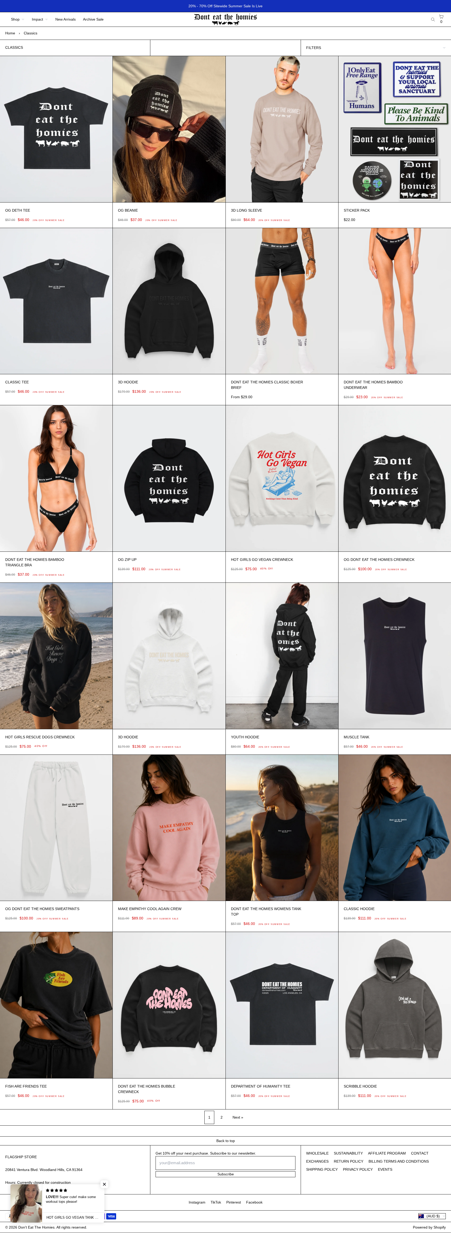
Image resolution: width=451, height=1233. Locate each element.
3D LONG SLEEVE (246, 210)
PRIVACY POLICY (358, 1169)
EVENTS (385, 1169)
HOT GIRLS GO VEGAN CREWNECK (262, 559)
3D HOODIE (128, 382)
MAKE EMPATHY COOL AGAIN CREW (149, 909)
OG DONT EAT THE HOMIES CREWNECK (379, 559)
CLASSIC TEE (17, 382)
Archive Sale (93, 19)
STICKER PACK (357, 210)
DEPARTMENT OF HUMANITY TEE (260, 1086)
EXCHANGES (317, 1161)
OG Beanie (128, 210)
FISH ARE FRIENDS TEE (26, 1086)
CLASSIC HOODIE (359, 909)
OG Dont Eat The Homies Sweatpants (42, 909)
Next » (238, 1117)
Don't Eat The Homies (36, 1227)
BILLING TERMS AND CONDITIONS (399, 1161)
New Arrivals (65, 19)
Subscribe (225, 1174)
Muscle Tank (356, 737)
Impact (37, 19)
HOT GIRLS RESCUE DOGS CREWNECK (40, 737)
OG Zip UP (127, 559)
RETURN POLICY (348, 1161)
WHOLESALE (317, 1153)
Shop (15, 19)
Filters (313, 48)
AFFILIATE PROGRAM (387, 1153)
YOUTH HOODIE (245, 737)
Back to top (225, 1141)
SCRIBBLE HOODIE (360, 1086)
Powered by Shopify (429, 1227)
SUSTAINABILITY (348, 1153)
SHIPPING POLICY (322, 1169)
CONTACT (420, 1153)
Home (10, 33)
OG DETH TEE (17, 210)
